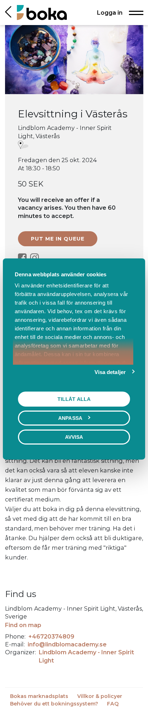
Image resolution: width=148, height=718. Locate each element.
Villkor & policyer (99, 696)
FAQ (113, 703)
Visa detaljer (110, 372)
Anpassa (70, 418)
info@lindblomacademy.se (67, 644)
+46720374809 (51, 636)
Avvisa (74, 437)
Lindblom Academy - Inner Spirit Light (86, 656)
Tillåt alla (74, 399)
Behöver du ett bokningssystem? (55, 703)
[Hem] (42, 12)
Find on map (23, 625)
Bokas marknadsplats (40, 696)
